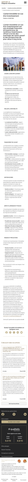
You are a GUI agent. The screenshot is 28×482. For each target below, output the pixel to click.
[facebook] (2, 414)
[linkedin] (25, 414)
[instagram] (14, 414)
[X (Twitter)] (14, 332)
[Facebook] (6, 332)
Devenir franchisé (5, 449)
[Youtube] (21, 332)
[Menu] (25, 2)
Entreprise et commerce (7, 453)
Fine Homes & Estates (7, 456)
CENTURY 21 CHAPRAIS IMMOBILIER (12, 316)
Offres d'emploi (5, 446)
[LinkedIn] (18, 332)
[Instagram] (10, 332)
